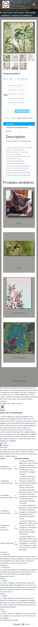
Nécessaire (5, 445)
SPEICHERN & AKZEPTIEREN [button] (9, 620)
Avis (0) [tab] (8, 131)
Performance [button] (4, 565)
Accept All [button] (19, 403)
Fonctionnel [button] (3, 552)
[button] (32, 24)
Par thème (30, 12)
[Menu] (34, 4)
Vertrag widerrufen (19, 624)
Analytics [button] (3, 578)
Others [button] (2, 609)
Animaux (6, 15)
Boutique (8, 12)
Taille (5, 95)
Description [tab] (10, 124)
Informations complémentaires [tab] (17, 127)
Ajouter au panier (22, 111)
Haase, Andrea (22, 118)
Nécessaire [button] (3, 443)
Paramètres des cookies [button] (7, 403)
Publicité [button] (2, 594)
